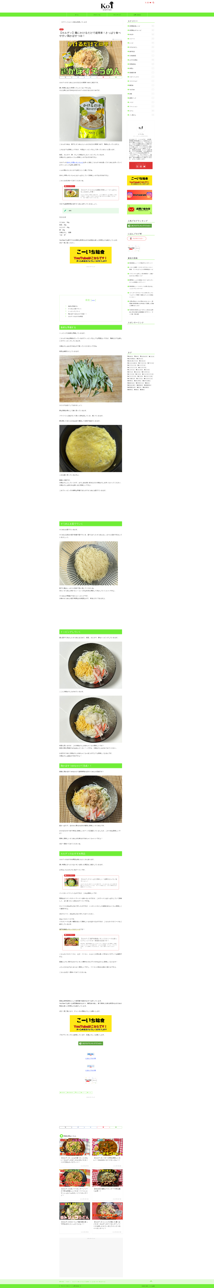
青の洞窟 (146, 387)
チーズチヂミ (146, 371)
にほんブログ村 (90, 1058)
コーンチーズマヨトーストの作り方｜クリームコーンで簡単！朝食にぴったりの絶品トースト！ (141, 295)
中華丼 (131, 380)
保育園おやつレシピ (141, 30)
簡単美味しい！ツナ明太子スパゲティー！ (141, 263)
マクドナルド (141, 81)
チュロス (138, 371)
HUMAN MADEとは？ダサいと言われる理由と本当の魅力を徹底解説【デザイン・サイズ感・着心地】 (141, 312)
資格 (141, 93)
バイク (141, 102)
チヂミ (131, 371)
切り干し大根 (147, 380)
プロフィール (96, 14)
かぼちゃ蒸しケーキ (133, 360)
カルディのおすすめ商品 (75, 316)
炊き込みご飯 (132, 385)
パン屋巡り (132, 378)
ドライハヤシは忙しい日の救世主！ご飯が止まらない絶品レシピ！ (141, 274)
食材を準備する (73, 306)
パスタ (141, 376)
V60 (137, 356)
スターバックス (141, 77)
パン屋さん (141, 115)
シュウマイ (131, 369)
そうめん (90, 1092)
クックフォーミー (133, 367)
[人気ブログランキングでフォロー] (90, 1046)
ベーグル (140, 378)
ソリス (147, 369)
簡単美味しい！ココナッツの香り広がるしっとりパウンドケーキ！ (141, 287)
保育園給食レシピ (141, 26)
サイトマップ (117, 14)
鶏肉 (137, 389)
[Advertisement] (90, 280)
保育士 (141, 68)
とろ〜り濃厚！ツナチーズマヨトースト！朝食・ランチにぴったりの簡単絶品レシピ (141, 268)
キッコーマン (142, 365)
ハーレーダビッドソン (148, 374)
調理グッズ (141, 98)
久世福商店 (141, 55)
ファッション (141, 106)
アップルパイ (143, 363)
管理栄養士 (63, 1092)
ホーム (77, 14)
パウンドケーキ (132, 376)
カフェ (141, 110)
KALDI (61, 29)
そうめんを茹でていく (75, 308)
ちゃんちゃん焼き (133, 363)
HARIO (131, 356)
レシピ (141, 43)
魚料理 (131, 389)
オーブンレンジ (132, 365)
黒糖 (142, 389)
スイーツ (141, 38)
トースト (131, 374)
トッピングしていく (74, 311)
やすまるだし (141, 47)
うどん (152, 356)
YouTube (141, 89)
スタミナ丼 (140, 369)
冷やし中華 (138, 380)
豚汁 (139, 387)
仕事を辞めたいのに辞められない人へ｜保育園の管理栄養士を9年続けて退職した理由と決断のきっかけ (141, 303)
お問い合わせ (137, 14)
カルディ (83, 1092)
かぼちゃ (140, 358)
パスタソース (149, 376)
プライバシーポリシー (66, 1285)
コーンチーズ (143, 367)
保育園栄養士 (70, 1092)
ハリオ (139, 374)
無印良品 (141, 51)
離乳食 (141, 85)
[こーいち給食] (107, 11)
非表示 (93, 300)
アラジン (151, 363)
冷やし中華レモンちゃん (75, 162)
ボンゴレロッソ (148, 378)
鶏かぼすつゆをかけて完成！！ (77, 314)
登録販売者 (141, 72)
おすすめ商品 (141, 60)
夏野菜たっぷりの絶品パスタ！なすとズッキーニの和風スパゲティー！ (141, 281)
